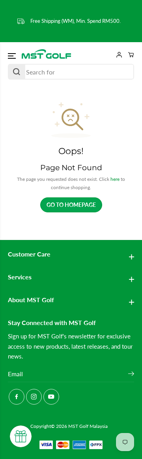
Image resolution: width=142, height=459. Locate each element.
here (115, 179)
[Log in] (116, 54)
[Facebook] (16, 396)
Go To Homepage (71, 204)
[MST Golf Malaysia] (46, 54)
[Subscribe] (131, 375)
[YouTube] (51, 396)
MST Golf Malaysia (88, 426)
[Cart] (128, 54)
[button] (12, 55)
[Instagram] (34, 396)
